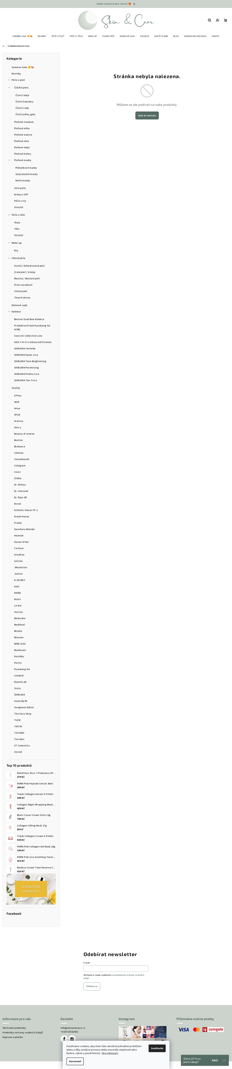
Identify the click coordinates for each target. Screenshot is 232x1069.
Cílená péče (18, 258)
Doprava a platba (13, 1037)
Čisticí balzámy (24, 101)
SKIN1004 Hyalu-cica (26, 355)
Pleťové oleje (22, 147)
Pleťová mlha (22, 128)
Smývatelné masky (26, 174)
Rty (16, 250)
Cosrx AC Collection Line (28, 336)
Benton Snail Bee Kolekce (29, 319)
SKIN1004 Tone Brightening (30, 361)
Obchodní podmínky (14, 1028)
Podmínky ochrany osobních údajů (23, 1032)
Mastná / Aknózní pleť (27, 278)
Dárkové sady (19, 305)
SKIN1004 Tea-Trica (25, 380)
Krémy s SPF (21, 194)
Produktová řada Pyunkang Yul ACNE (32, 327)
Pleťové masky (22, 160)
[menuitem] (22, 36)
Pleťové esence (23, 134)
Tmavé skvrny (22, 297)
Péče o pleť (18, 80)
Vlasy (17, 222)
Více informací (110, 1053)
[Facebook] (64, 1039)
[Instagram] (72, 1039)
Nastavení (75, 1061)
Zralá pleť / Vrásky (25, 272)
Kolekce (16, 311)
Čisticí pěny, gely (25, 114)
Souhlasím (157, 1048)
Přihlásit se (91, 986)
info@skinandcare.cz (73, 1028)
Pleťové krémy (22, 154)
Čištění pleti (21, 87)
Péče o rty (20, 201)
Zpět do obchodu (147, 115)
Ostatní (18, 207)
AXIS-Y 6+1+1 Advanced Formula (33, 342)
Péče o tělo (18, 215)
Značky (16, 388)
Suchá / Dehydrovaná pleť (29, 266)
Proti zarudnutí (23, 285)
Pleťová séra (21, 141)
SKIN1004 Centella (25, 348)
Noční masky (22, 180)
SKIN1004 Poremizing (26, 367)
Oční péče (20, 188)
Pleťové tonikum (24, 122)
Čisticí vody (22, 108)
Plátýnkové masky (26, 168)
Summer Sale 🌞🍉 (23, 67)
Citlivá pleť (20, 291)
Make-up (17, 243)
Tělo (16, 229)
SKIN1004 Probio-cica (26, 374)
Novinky (16, 73)
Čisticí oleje (22, 95)
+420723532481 (69, 1032)
